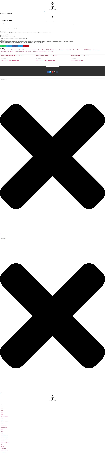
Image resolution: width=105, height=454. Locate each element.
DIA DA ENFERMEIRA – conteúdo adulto (80, 55)
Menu (52, 17)
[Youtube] (52, 72)
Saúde (19, 49)
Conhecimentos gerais (33, 49)
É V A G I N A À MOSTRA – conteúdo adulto (45, 60)
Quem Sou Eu (3, 49)
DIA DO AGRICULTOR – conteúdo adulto (10, 60)
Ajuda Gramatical (61, 49)
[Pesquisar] (52, 2)
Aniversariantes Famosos (5, 51)
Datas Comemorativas (52, 9)
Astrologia (11, 51)
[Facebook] (48, 72)
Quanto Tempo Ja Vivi (42, 51)
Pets (26, 51)
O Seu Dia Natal (35, 51)
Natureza (29, 51)
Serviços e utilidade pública (19, 51)
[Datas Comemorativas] (52, 8)
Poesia (74, 49)
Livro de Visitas (50, 51)
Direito (23, 49)
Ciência (12, 49)
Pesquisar (52, 3)
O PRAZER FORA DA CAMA (77, 60)
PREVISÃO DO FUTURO (50, 49)
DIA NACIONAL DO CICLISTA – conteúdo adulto (46, 55)
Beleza (16, 49)
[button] (3, 46)
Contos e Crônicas (69, 49)
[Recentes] (52, 5)
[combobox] (52, 79)
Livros (82, 49)
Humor (56, 49)
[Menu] (52, 16)
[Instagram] (55, 72)
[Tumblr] (57, 72)
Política (27, 49)
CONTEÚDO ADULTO (4, 23)
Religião (43, 49)
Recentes (52, 6)
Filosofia (8, 49)
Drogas (39, 49)
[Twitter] (50, 72)
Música (78, 49)
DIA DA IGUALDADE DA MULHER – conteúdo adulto (12, 55)
